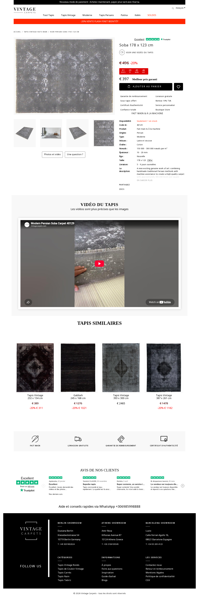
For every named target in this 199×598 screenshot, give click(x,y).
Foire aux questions (112, 568)
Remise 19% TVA (163, 100)
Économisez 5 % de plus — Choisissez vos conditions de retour (99, 1)
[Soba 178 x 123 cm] (25, 133)
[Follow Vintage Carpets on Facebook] (26, 573)
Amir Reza (107, 530)
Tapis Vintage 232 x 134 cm (35, 397)
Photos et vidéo (52, 154)
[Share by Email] (148, 184)
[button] (30, 387)
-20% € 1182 (164, 408)
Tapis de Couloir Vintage (71, 568)
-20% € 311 (36, 408)
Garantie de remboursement (133, 96)
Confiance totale (128, 109)
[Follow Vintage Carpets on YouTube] (29, 573)
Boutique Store (163, 109)
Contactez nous (154, 565)
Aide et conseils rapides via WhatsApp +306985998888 (99, 506)
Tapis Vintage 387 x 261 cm (164, 397)
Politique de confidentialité (160, 576)
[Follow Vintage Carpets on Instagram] (35, 573)
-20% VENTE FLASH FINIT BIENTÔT (99, 21)
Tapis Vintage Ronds (68, 565)
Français (180, 8)
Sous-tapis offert (128, 100)
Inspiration (108, 572)
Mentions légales (155, 572)
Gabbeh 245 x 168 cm (78, 397)
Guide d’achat (109, 576)
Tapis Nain (63, 576)
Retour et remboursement (159, 568)
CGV (148, 580)
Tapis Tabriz (64, 580)
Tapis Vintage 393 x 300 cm (121, 397)
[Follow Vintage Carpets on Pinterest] (32, 573)
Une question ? (75, 154)
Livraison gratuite (164, 96)
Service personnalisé (165, 105)
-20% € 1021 (79, 408)
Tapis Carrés (64, 572)
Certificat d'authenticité (131, 105)
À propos (106, 565)
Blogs (105, 580)
